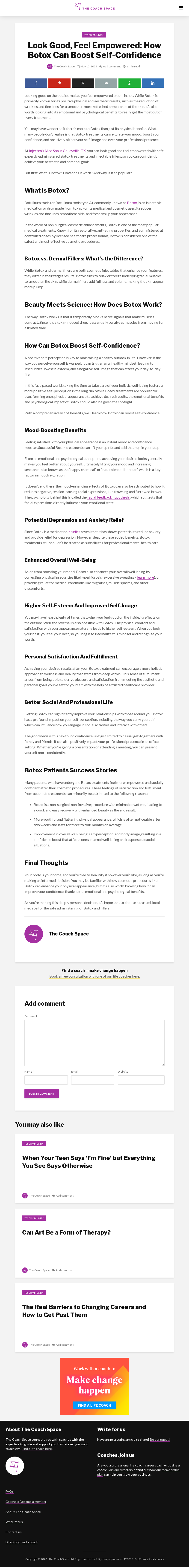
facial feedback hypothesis (108, 497)
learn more (145, 577)
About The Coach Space (23, 1512)
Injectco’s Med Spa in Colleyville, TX (57, 150)
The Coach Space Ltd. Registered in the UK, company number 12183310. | (94, 1559)
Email (75, 1071)
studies (74, 531)
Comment (30, 1016)
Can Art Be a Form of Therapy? (66, 1232)
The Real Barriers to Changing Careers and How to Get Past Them (84, 1310)
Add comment (112, 66)
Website (123, 1071)
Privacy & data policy (151, 1559)
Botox (132, 202)
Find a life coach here (37, 1449)
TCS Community (94, 35)
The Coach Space (64, 66)
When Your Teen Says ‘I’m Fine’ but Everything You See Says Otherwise (89, 1161)
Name (29, 1071)
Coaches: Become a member (26, 1502)
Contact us (14, 1532)
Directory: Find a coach (22, 1542)
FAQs (10, 1491)
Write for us (14, 1522)
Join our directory (120, 1470)
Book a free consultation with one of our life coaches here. (94, 976)
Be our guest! (160, 1439)
